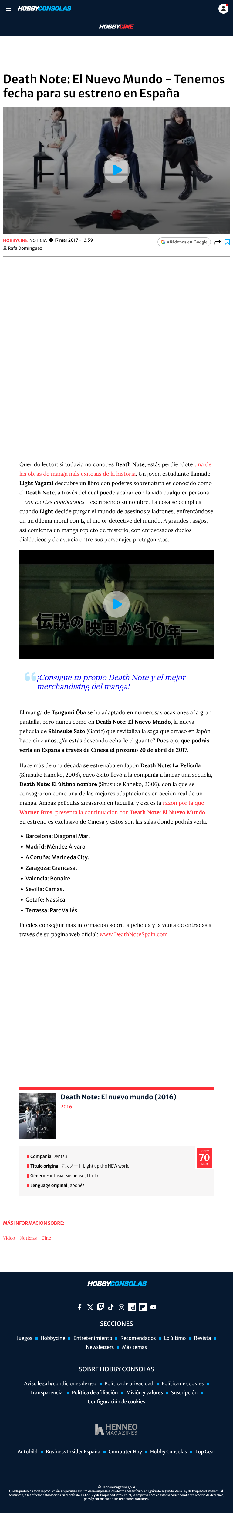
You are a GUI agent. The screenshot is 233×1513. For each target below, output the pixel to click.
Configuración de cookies (116, 1402)
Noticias (28, 1238)
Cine (46, 1238)
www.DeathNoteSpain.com (134, 934)
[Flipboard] (143, 1307)
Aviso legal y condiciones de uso (60, 1384)
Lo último (175, 1338)
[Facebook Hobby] (79, 1307)
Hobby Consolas (168, 1452)
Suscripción (184, 1393)
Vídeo (9, 1238)
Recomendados (138, 1338)
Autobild (28, 1452)
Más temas (134, 1347)
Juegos (24, 1338)
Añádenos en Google (187, 242)
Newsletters (100, 1347)
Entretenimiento (92, 1338)
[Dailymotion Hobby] (132, 1307)
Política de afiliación (95, 1393)
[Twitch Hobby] (100, 1307)
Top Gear (205, 1452)
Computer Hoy (125, 1452)
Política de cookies (183, 1384)
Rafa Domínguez (25, 248)
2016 (66, 1107)
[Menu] (8, 8)
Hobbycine (112, 26)
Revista (202, 1338)
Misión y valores (144, 1393)
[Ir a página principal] (44, 8)
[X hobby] (90, 1307)
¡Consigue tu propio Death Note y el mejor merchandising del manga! (111, 681)
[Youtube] (153, 1307)
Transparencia (47, 1393)
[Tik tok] (111, 1307)
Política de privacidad (129, 1384)
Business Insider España (73, 1452)
